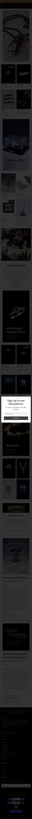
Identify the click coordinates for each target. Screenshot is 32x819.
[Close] (28, 399)
